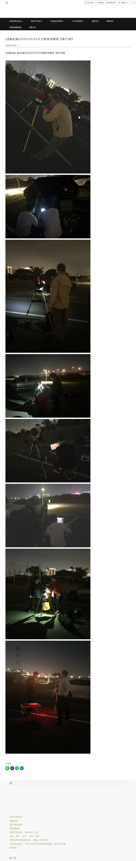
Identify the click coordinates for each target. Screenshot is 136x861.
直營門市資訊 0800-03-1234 (24, 832)
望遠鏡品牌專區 (57, 21)
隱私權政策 (15, 828)
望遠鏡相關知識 (15, 27)
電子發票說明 (16, 824)
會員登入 (14, 847)
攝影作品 (95, 21)
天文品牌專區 (77, 21)
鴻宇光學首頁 (16, 816)
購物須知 (110, 21)
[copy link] (22, 768)
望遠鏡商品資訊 (15, 21)
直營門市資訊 (36, 21)
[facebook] (12, 768)
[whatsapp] (17, 768)
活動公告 (32, 27)
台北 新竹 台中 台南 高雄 (24, 836)
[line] (7, 768)
